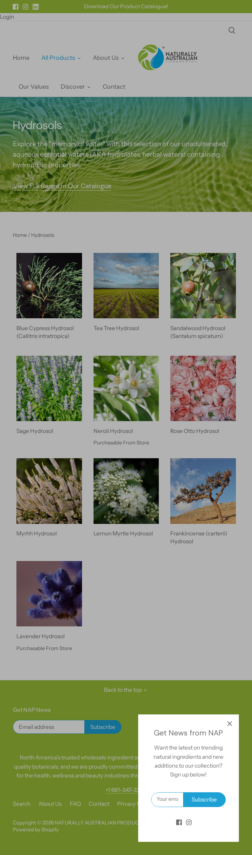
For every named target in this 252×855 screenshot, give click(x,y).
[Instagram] (189, 822)
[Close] (229, 723)
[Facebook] (179, 822)
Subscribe (204, 799)
